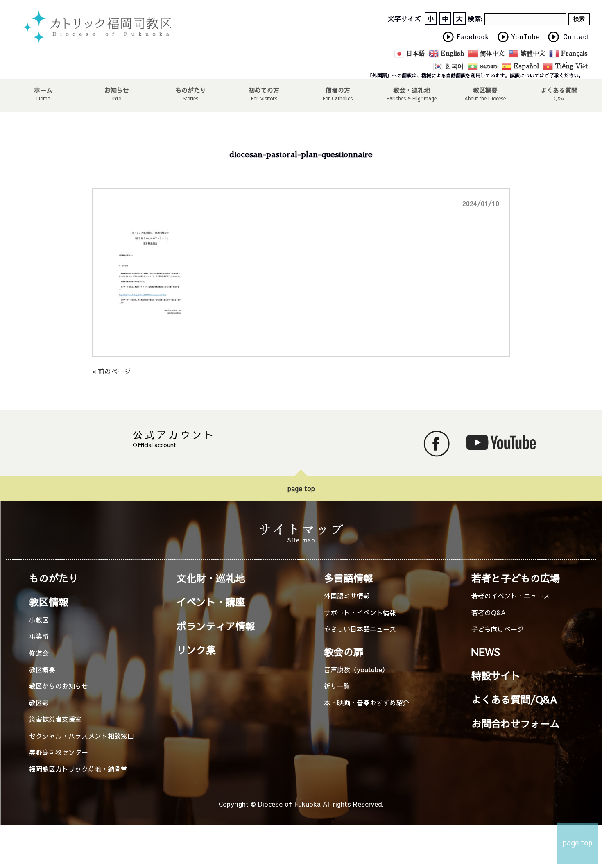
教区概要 (42, 669)
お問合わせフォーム (515, 723)
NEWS (485, 652)
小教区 (39, 619)
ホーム (43, 90)
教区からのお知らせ (58, 685)
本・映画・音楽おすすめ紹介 (366, 702)
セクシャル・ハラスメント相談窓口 (81, 735)
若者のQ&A (488, 612)
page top (301, 488)
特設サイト (496, 675)
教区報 (39, 702)
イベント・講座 (211, 602)
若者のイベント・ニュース (510, 595)
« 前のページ (111, 371)
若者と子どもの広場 (515, 578)
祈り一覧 (337, 685)
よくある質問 (559, 90)
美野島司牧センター (58, 752)
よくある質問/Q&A (514, 699)
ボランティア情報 (216, 626)
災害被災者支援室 (55, 718)
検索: (475, 19)
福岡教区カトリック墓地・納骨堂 (78, 768)
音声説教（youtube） (356, 669)
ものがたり (190, 90)
